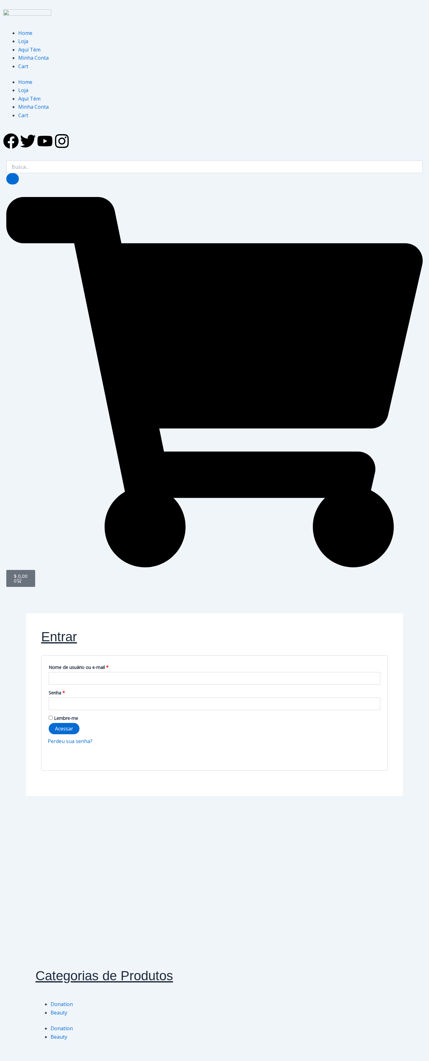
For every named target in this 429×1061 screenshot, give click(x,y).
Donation (62, 1004)
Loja (23, 41)
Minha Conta (33, 57)
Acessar (64, 728)
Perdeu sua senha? (70, 741)
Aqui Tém (29, 49)
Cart (23, 66)
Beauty (59, 1012)
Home (25, 33)
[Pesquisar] (12, 178)
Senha (69, 692)
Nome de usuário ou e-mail (91, 666)
